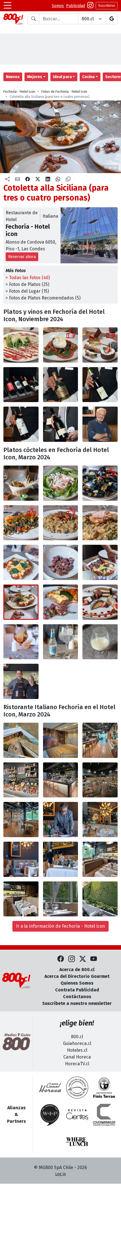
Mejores (34, 76)
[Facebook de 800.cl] (60, 959)
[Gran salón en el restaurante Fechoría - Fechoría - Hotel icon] (21, 819)
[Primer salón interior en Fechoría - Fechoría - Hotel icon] (100, 780)
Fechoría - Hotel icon (19, 92)
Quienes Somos (76, 983)
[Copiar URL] (68, 179)
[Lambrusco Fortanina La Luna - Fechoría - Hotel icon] (60, 424)
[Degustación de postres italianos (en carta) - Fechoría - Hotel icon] (100, 602)
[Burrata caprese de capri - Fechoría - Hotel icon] (60, 345)
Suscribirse (106, 6)
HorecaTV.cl (77, 1063)
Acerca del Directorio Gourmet (76, 976)
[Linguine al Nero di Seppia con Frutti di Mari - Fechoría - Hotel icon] (21, 523)
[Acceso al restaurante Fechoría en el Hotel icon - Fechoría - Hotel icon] (60, 740)
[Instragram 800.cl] (90, 5)
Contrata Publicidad (77, 990)
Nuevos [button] (13, 76)
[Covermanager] (104, 1114)
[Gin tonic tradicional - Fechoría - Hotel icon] (60, 642)
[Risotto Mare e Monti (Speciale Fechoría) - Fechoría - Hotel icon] (60, 523)
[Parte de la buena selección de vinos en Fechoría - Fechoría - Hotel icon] (21, 384)
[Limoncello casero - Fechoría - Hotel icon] (100, 642)
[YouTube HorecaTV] (93, 959)
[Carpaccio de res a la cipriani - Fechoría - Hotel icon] (21, 345)
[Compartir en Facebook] (28, 179)
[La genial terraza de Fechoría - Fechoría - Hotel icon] (100, 899)
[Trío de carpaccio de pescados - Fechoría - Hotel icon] (60, 483)
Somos (58, 5)
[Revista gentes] (77, 1114)
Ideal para (62, 76)
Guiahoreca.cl (77, 1043)
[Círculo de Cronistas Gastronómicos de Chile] (77, 1087)
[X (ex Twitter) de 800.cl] (82, 959)
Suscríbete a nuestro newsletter (77, 1003)
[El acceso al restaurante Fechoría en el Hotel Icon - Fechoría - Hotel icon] (21, 740)
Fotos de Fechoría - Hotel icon (64, 92)
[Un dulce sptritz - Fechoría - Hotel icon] (21, 642)
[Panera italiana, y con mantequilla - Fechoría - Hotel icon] (21, 483)
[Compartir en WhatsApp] (58, 179)
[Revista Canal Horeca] (50, 1087)
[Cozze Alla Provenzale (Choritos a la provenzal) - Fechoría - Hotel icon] (100, 483)
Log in (60, 1174)
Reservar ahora (22, 256)
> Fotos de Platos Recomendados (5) (43, 298)
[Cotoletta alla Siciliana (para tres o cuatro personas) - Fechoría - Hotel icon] (21, 562)
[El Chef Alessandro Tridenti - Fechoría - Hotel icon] (100, 424)
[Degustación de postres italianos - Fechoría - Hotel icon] (100, 345)
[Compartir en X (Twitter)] (38, 179)
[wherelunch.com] (77, 1141)
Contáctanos (77, 996)
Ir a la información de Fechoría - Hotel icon (60, 926)
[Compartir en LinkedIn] (48, 179)
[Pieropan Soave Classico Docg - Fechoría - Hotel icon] (100, 384)
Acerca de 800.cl (77, 969)
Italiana (50, 216)
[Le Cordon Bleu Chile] (104, 1087)
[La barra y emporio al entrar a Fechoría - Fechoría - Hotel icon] (100, 740)
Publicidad (75, 5)
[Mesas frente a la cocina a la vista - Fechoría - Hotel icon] (100, 859)
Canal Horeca (77, 1057)
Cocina (88, 76)
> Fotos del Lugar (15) (27, 291)
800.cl (77, 1036)
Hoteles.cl (77, 1050)
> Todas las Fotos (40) (28, 277)
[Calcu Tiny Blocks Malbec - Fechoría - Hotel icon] (21, 424)
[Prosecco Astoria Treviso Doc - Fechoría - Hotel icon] (60, 384)
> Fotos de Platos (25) (27, 284)
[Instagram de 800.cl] (71, 959)
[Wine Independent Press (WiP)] (50, 1114)
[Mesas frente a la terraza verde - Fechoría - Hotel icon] (60, 899)
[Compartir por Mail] (17, 179)
